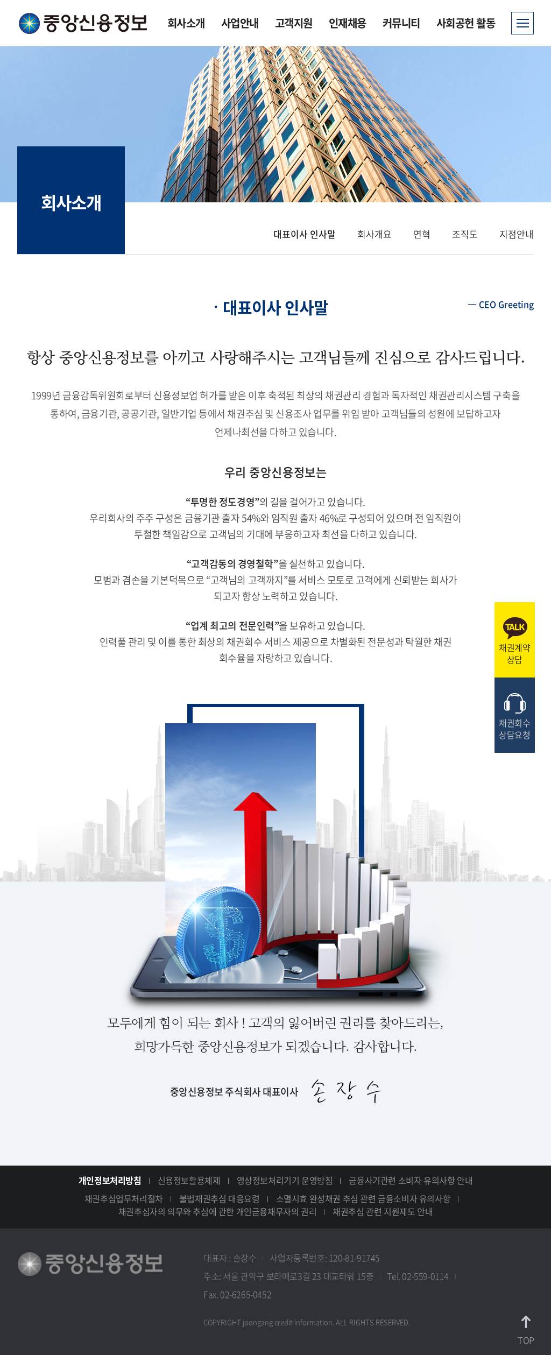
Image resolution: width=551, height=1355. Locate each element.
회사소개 (186, 23)
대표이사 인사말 (304, 234)
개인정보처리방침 (110, 1180)
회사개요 (374, 234)
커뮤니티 (401, 23)
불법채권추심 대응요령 (219, 1198)
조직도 (465, 234)
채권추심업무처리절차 (123, 1198)
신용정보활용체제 (189, 1180)
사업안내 (240, 23)
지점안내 (516, 234)
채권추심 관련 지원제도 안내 (383, 1211)
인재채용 (347, 23)
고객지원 (294, 23)
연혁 (421, 234)
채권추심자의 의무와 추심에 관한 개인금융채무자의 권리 (217, 1211)
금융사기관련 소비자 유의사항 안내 (410, 1180)
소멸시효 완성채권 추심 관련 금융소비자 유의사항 (363, 1198)
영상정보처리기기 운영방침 (285, 1180)
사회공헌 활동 (466, 23)
